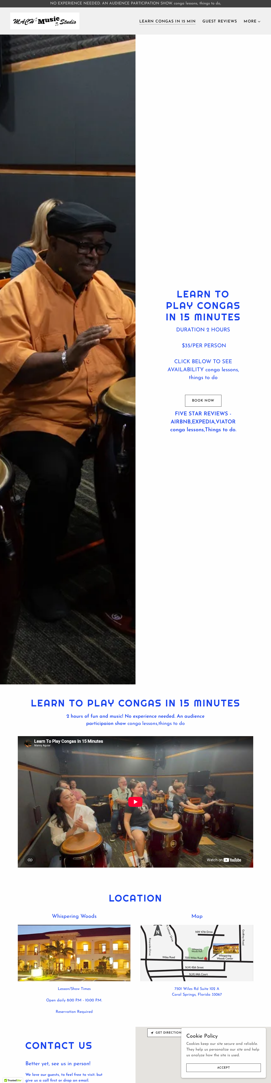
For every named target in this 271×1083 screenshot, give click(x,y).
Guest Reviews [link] (219, 22)
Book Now (203, 400)
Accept (223, 1067)
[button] (252, 21)
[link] (44, 21)
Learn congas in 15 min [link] (167, 22)
